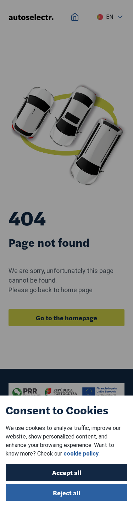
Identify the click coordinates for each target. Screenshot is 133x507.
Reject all (66, 492)
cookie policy (81, 453)
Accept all (66, 472)
